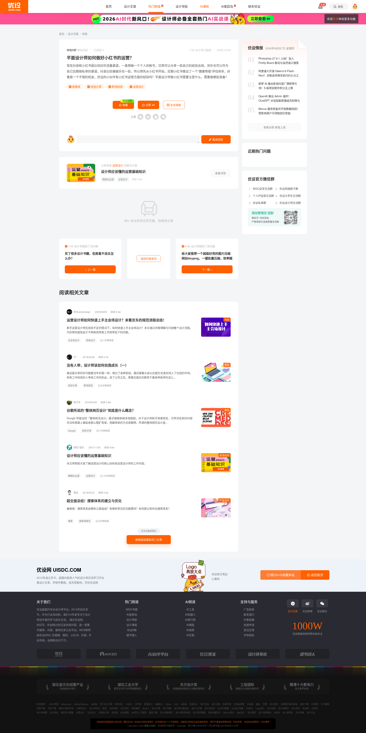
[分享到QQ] (156, 117)
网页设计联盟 (67, 712)
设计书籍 (167, 708)
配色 (105, 708)
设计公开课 (196, 708)
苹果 (265, 704)
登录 (336, 19)
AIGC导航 (54, 704)
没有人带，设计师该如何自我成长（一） (97, 365)
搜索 (70, 521)
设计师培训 (210, 708)
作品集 (250, 704)
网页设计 (119, 704)
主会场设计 (73, 340)
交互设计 (91, 712)
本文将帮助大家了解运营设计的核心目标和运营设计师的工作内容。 (107, 463)
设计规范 (274, 704)
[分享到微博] (148, 117)
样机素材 (136, 708)
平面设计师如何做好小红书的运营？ (100, 58)
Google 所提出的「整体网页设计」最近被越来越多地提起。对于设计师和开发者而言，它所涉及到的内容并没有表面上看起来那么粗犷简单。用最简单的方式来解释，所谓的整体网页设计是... (130, 420)
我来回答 (217, 139)
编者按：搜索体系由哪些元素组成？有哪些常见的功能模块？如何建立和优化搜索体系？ (119, 508)
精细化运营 (108, 179)
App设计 (241, 712)
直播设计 (148, 704)
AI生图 (190, 635)
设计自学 (295, 708)
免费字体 (227, 704)
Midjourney (66, 704)
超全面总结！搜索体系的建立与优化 (94, 500)
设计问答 (73, 34)
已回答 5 (99, 50)
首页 (62, 34)
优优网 (314, 708)
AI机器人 (190, 614)
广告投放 (249, 609)
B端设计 (159, 704)
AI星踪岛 (132, 614)
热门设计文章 (106, 704)
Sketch (146, 708)
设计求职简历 (166, 712)
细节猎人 (131, 635)
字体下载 (52, 708)
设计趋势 (251, 712)
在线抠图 (124, 712)
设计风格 (300, 712)
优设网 (306, 708)
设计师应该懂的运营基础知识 (123, 171)
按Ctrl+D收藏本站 (282, 575)
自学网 (115, 712)
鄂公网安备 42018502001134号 (223, 725)
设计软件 (124, 708)
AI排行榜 (190, 619)
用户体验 (205, 704)
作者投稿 (249, 619)
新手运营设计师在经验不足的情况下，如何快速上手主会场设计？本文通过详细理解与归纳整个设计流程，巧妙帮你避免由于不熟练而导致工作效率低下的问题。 (130, 330)
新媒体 (75, 86)
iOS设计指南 (237, 708)
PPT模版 (325, 704)
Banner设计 (228, 712)
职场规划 (88, 385)
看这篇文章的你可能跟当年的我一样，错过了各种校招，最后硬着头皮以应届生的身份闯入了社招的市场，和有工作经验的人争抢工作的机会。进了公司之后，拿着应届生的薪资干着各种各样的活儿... (130, 375)
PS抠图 (314, 704)
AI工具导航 (288, 712)
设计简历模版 (199, 712)
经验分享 (95, 86)
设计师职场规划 (183, 712)
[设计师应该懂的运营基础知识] (81, 173)
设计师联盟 (42, 712)
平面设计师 (103, 712)
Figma (168, 704)
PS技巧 (249, 708)
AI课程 (190, 625)
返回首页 (316, 575)
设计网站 (54, 712)
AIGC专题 (132, 609)
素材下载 (304, 704)
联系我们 (249, 614)
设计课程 (131, 625)
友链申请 (249, 625)
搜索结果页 (85, 521)
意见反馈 (249, 630)
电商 (227, 319)
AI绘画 (94, 704)
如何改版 (113, 708)
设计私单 (271, 708)
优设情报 (255, 48)
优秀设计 (80, 712)
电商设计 (90, 340)
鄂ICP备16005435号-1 (198, 725)
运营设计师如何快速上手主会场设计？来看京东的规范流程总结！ (116, 320)
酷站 (258, 704)
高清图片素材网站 (289, 704)
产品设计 (225, 500)
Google (72, 430)
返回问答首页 (149, 258)
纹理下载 (41, 708)
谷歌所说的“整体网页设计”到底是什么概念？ (101, 410)
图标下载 (153, 712)
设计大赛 (216, 704)
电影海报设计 (214, 712)
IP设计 (129, 704)
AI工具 (190, 609)
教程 (227, 364)
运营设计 (138, 86)
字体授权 (249, 635)
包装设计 (193, 704)
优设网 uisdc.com (59, 569)
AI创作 (277, 712)
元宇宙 (138, 704)
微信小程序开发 (66, 708)
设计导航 (131, 619)
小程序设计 (81, 708)
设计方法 (311, 712)
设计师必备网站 (181, 708)
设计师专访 (94, 708)
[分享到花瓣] (163, 117)
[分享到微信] (140, 117)
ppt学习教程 (223, 708)
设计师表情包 (264, 712)
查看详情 (220, 173)
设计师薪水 (283, 708)
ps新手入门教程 (139, 712)
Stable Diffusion (81, 704)
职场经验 (117, 86)
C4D (176, 704)
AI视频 (190, 630)
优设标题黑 (239, 704)
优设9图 (131, 630)
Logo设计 (260, 708)
